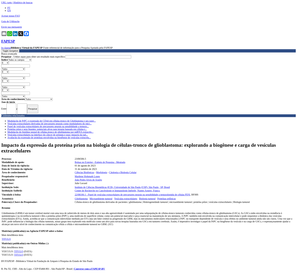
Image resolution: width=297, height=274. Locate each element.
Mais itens (6, 235)
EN (9, 10)
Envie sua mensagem (11, 27)
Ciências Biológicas (84, 172)
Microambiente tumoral (101, 198)
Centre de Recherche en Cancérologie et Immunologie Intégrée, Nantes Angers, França (117, 190)
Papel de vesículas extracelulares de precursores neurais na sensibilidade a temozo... (48, 126)
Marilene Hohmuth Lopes (87, 176)
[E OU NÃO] (5, 62)
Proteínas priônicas (166, 198)
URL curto (6, 2)
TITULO (6, 239)
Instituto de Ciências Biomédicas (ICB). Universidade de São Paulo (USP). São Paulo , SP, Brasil (122, 187)
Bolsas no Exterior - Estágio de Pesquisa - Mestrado (100, 162)
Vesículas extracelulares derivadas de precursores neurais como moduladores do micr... (49, 123)
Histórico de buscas (22, 2)
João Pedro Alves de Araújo (88, 180)
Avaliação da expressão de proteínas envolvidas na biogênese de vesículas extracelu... (49, 137)
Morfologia (101, 172)
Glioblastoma (81, 198)
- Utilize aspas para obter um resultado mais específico (33, 56)
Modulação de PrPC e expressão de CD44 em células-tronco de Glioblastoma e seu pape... (51, 121)
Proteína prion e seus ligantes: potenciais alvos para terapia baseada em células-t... (47, 129)
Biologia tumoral (147, 198)
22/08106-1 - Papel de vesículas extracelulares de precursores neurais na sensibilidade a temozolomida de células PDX (132, 194)
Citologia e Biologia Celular (122, 172)
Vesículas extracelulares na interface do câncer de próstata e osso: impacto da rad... (47, 134)
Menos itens (17, 235)
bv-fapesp (6, 47)
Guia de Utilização (10, 21)
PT (8, 7)
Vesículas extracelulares (125, 198)
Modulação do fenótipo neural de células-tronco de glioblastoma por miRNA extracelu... (50, 132)
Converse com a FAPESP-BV (89, 269)
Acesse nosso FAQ (10, 16)
